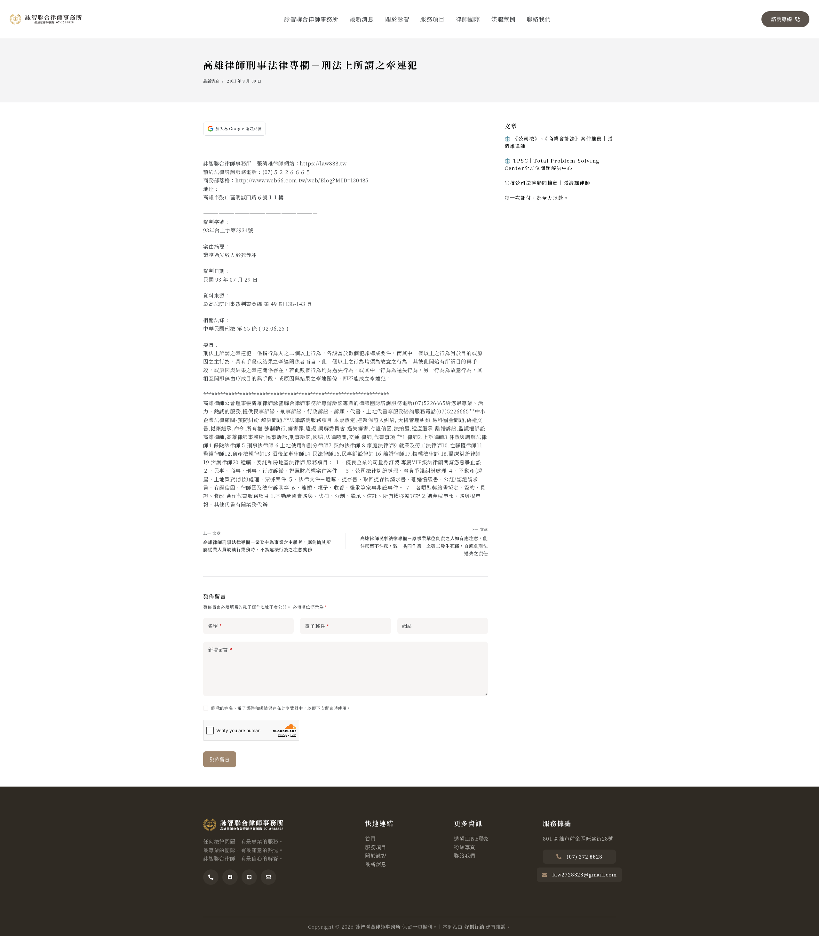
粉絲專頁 (464, 847)
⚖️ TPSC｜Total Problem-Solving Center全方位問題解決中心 (552, 164)
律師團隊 (468, 19)
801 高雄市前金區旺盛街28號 (578, 838)
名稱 (215, 625)
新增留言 (220, 649)
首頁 (370, 838)
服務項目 (432, 19)
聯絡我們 (539, 19)
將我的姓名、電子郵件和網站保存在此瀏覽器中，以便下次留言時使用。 (281, 708)
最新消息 (362, 19)
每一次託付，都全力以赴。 (537, 197)
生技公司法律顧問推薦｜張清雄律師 (548, 182)
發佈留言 (220, 759)
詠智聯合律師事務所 (311, 19)
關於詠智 (397, 19)
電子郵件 (317, 625)
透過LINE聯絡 (471, 838)
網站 (407, 625)
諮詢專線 (781, 19)
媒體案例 (503, 19)
